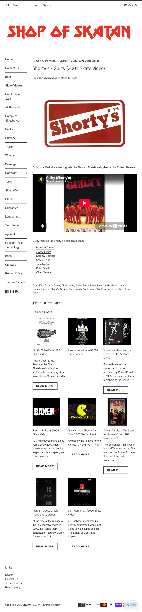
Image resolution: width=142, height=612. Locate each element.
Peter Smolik (43, 268)
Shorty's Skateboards (71, 289)
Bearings (10, 164)
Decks (9, 129)
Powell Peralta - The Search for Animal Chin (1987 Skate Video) (119, 434)
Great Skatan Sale (13, 96)
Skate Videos (14, 85)
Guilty (78, 285)
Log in (36, 5)
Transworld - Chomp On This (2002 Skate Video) (82, 432)
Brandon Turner (45, 247)
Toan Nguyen (43, 264)
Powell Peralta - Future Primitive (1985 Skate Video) (117, 354)
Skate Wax (11, 190)
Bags (8, 255)
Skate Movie (89, 289)
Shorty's (55, 289)
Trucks (9, 146)
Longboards (12, 216)
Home (9, 59)
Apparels (10, 234)
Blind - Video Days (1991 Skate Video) (47, 352)
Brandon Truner (52, 285)
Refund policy (13, 587)
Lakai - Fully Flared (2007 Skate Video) (83, 352)
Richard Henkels (119, 285)
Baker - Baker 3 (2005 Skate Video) (46, 432)
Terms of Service (15, 282)
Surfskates (11, 207)
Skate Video (103, 289)
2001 (41, 285)
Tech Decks (12, 225)
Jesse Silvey (43, 251)
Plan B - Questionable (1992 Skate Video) (45, 512)
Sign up (47, 5)
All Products (12, 107)
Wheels (10, 155)
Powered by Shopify (51, 605)
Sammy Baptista (45, 255)
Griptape (10, 138)
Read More (45, 385)
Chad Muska (43, 272)
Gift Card (10, 264)
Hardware (16, 172)
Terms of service (14, 583)
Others (9, 199)
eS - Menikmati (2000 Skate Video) (84, 512)
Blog (8, 76)
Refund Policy (14, 273)
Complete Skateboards (13, 118)
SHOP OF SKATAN (32, 605)
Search (9, 574)
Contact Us (12, 68)
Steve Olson (43, 259)
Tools (8, 181)
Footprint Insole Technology (14, 245)
